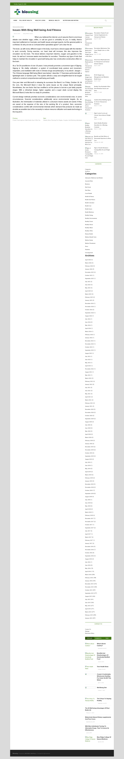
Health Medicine (89, 212)
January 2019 (88, 481)
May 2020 (88, 431)
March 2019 (88, 474)
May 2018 (88, 506)
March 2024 (88, 331)
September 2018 (89, 493)
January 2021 (88, 406)
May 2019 (88, 468)
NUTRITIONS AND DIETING (70, 20)
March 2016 (88, 574)
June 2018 (88, 503)
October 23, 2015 (101, 669)
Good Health (88, 193)
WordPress (33, 753)
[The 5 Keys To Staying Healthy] (90, 698)
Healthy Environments (91, 218)
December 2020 (89, 409)
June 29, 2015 (101, 661)
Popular (89, 638)
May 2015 (88, 605)
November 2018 (89, 487)
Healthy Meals (89, 227)
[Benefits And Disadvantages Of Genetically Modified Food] (90, 653)
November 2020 (89, 412)
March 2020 (88, 437)
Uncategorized (89, 252)
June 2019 (88, 465)
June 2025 (88, 284)
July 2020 (87, 425)
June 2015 (88, 602)
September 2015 (89, 593)
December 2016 (89, 546)
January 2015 (88, 618)
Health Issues (88, 209)
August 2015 (88, 596)
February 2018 (89, 515)
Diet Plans (87, 190)
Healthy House (89, 224)
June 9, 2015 (89, 732)
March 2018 (88, 512)
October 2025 (88, 275)
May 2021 (88, 393)
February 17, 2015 (90, 712)
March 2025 (88, 294)
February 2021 (89, 403)
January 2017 (88, 543)
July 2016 (87, 562)
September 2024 (89, 312)
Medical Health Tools (90, 237)
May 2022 (88, 375)
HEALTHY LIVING (40, 20)
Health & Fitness (89, 196)
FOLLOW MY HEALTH (25, 20)
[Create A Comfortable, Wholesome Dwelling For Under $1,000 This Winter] (90, 674)
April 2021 (88, 397)
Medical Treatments (90, 243)
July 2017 (87, 531)
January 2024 (88, 337)
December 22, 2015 (102, 648)
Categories (88, 169)
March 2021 (88, 400)
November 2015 (89, 587)
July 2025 (87, 281)
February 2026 (89, 266)
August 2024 (88, 316)
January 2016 (88, 580)
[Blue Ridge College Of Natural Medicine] (90, 737)
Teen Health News (102, 666)
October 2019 (88, 453)
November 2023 (89, 344)
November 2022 (89, 369)
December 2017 (89, 518)
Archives (87, 171)
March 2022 (88, 378)
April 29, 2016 (101, 741)
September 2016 (89, 556)
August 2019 (88, 459)
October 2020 (88, 415)
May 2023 (88, 362)
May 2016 (88, 568)
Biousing (15, 753)
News (86, 246)
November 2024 (89, 306)
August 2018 (88, 496)
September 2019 (89, 456)
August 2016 (88, 559)
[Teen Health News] (90, 666)
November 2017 (89, 521)
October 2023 (88, 347)
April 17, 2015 (101, 682)
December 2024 (89, 303)
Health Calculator (89, 202)
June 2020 (88, 428)
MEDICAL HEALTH (54, 20)
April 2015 (88, 608)
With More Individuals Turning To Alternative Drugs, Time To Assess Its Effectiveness (97, 728)
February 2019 (89, 478)
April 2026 (88, 259)
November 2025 (89, 272)
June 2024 (88, 322)
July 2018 (87, 499)
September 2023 (89, 350)
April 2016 (88, 571)
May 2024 (88, 325)
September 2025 (89, 278)
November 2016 (89, 549)
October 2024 (88, 309)
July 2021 (87, 387)
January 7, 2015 (101, 690)
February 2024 (89, 334)
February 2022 (89, 381)
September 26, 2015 (90, 721)
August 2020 (88, 421)
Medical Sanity (89, 240)
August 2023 (88, 353)
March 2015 (88, 612)
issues (31, 33)
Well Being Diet (102, 687)
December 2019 (89, 446)
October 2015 (88, 590)
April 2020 (88, 434)
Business (87, 184)
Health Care (88, 206)
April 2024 (88, 328)
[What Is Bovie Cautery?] (90, 643)
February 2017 (89, 540)
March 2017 (88, 537)
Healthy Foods (89, 221)
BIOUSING (27, 753)
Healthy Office (89, 230)
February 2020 (89, 440)
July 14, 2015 (16, 33)
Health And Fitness (18, 26)
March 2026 (88, 263)
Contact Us (88, 629)
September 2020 (89, 418)
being (24, 33)
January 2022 (88, 384)
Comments (98, 638)
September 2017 (89, 527)
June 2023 (88, 359)
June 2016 (88, 565)
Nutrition (87, 249)
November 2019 (89, 450)
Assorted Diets (89, 181)
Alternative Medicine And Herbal (94, 178)
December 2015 (89, 584)
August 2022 (88, 372)
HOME (15, 20)
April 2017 (88, 534)
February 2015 (89, 615)
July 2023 (87, 356)
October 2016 (88, 552)
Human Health (89, 234)
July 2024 (87, 319)
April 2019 (88, 471)
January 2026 (88, 269)
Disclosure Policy (89, 633)
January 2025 (88, 300)
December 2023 (89, 340)
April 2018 (88, 509)
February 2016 (89, 577)
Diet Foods (88, 187)
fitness (27, 33)
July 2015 (87, 599)
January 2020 (88, 443)
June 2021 (88, 390)
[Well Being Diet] (90, 687)
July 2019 (87, 462)
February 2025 (89, 297)
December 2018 (89, 484)
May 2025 (88, 288)
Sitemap (87, 631)
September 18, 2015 (102, 703)
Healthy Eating (89, 215)
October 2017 (88, 524)
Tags (107, 638)
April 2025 (88, 291)
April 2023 (88, 365)
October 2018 (88, 490)
